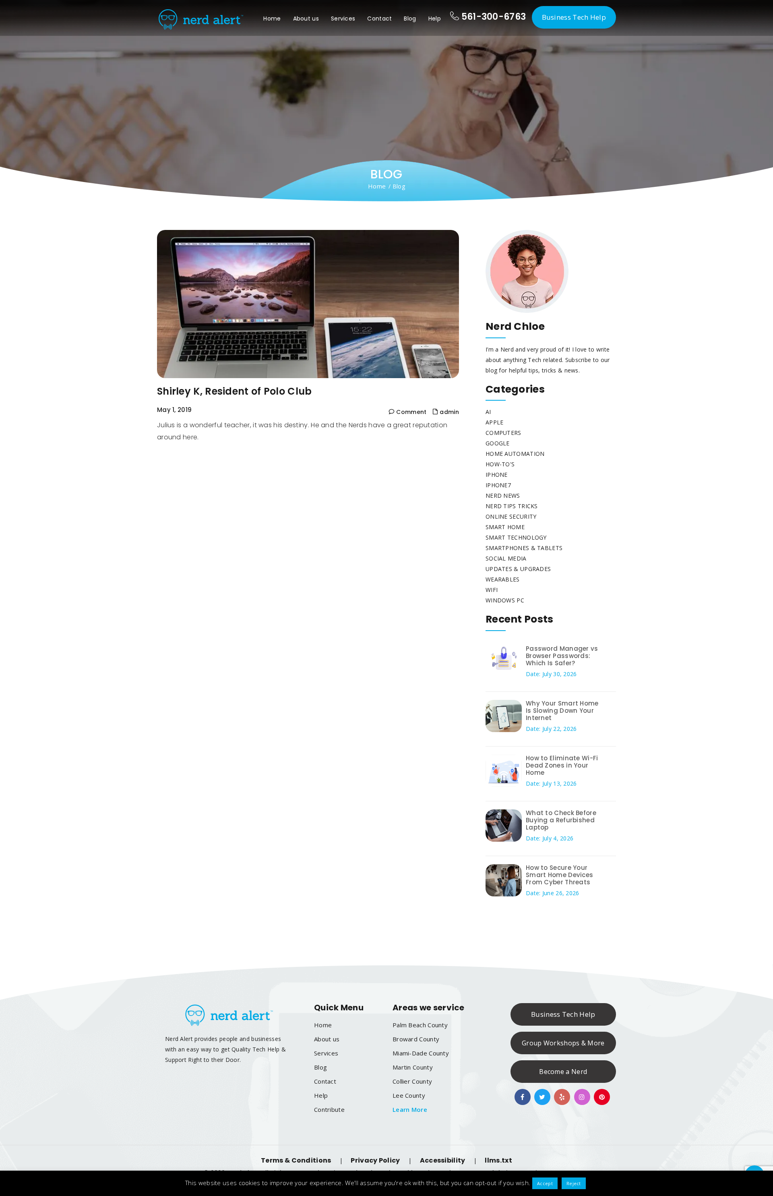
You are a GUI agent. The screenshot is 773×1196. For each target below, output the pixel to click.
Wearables (503, 579)
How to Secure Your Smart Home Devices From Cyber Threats (559, 874)
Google (498, 443)
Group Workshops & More (563, 1043)
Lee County (409, 1095)
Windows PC (505, 600)
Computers (503, 433)
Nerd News (503, 495)
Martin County (413, 1067)
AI (488, 412)
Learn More (410, 1109)
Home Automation (515, 453)
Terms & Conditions (296, 1160)
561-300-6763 (492, 16)
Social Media (506, 558)
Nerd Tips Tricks (512, 506)
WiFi (492, 590)
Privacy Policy (375, 1160)
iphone (497, 474)
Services (343, 18)
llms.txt (498, 1160)
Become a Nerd (563, 1071)
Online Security (511, 516)
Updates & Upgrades (518, 569)
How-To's (500, 464)
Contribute (329, 1109)
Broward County (416, 1039)
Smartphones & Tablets (524, 548)
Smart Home (505, 527)
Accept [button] (545, 1183)
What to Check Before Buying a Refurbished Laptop (561, 820)
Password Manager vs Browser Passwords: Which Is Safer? (562, 655)
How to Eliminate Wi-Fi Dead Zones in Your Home (562, 765)
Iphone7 (498, 485)
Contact (379, 18)
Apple (495, 422)
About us (306, 18)
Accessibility (442, 1160)
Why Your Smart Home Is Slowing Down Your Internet (562, 710)
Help (434, 18)
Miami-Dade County (421, 1053)
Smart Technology (516, 537)
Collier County (412, 1081)
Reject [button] (573, 1183)
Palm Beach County (420, 1025)
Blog (410, 18)
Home (272, 18)
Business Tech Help (574, 17)
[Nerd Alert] (200, 18)
